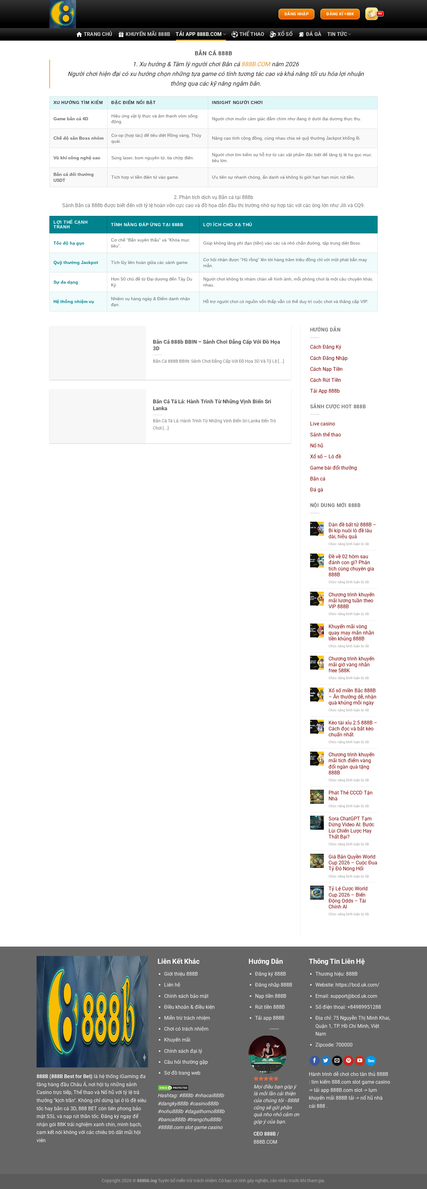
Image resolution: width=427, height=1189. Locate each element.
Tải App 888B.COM (199, 34)
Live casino (322, 424)
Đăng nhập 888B (273, 985)
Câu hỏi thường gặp (186, 1062)
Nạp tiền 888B (270, 996)
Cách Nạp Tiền (326, 369)
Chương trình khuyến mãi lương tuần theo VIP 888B (351, 600)
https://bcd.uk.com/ (357, 985)
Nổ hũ (316, 446)
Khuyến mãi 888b (148, 34)
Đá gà (316, 490)
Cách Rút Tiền (325, 380)
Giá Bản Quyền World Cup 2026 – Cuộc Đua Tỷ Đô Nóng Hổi (353, 863)
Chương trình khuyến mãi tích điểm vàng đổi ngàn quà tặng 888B (351, 764)
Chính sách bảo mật (186, 996)
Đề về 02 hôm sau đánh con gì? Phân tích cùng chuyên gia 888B (351, 566)
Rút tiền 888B (270, 1007)
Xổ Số (285, 34)
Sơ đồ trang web (182, 1073)
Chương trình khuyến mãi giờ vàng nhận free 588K (351, 665)
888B (42, 1076)
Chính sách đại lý (183, 1051)
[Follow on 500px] (371, 1061)
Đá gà (314, 34)
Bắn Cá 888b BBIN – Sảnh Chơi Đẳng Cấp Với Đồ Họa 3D (216, 345)
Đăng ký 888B (270, 974)
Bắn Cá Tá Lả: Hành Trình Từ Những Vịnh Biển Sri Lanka (212, 405)
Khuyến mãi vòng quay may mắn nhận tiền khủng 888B (351, 632)
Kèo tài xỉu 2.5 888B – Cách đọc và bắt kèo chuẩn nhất (353, 729)
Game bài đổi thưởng (333, 468)
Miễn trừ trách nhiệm (187, 1018)
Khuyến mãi (177, 1040)
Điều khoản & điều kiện (189, 1007)
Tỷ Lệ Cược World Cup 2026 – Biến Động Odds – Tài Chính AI (348, 898)
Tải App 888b (325, 391)
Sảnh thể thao (325, 435)
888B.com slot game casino (191, 1127)
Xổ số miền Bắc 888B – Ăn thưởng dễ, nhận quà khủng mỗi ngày (352, 696)
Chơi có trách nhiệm (186, 1029)
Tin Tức (337, 34)
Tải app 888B (269, 1018)
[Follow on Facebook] (314, 1061)
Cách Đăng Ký (325, 347)
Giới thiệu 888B (181, 974)
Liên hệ (172, 985)
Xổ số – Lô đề (325, 457)
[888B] (80, 14)
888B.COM (255, 64)
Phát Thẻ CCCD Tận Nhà (351, 796)
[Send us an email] (337, 1061)
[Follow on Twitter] (326, 1061)
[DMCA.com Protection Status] (173, 1087)
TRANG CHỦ (98, 34)
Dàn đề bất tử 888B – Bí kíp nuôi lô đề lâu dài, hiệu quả (352, 531)
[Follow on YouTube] (359, 1061)
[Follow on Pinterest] (348, 1061)
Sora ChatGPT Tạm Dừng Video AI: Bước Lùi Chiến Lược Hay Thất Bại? (351, 828)
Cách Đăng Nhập (329, 358)
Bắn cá (317, 479)
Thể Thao (251, 34)
